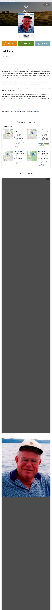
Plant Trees (22, 145)
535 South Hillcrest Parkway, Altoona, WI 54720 (20, 142)
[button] (7, 133)
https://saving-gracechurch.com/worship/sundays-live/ (12, 98)
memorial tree (17, 111)
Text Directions (16, 146)
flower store (36, 111)
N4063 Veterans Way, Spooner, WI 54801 (44, 161)
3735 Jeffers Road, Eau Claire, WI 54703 (44, 141)
